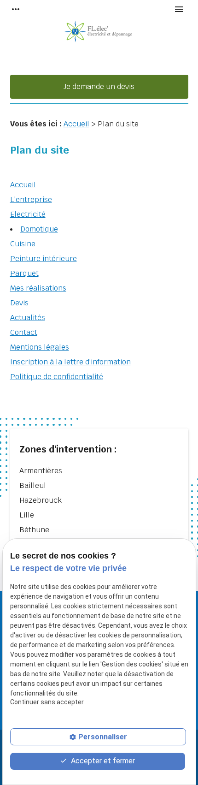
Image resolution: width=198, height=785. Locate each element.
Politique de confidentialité (56, 376)
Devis (19, 303)
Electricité (28, 214)
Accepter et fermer (102, 760)
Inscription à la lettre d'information (70, 362)
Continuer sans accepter (47, 702)
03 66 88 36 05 (99, 64)
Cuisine (22, 244)
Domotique (39, 229)
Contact (23, 332)
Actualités (27, 317)
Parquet (24, 273)
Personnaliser (102, 736)
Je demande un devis (99, 86)
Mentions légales (39, 347)
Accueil (76, 124)
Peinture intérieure (43, 258)
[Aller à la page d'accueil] (99, 32)
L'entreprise (31, 199)
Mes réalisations (38, 288)
